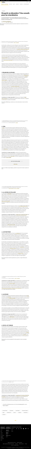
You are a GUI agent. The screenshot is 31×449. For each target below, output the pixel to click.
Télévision (8, 0)
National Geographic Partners (7, 433)
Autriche (11, 410)
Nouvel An (6, 148)
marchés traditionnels (15, 86)
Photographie (2, 438)
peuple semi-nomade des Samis (22, 214)
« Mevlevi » (25, 334)
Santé (1, 431)
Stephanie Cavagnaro (7, 21)
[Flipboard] (23, 429)
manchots (22, 246)
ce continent (17, 233)
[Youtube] (26, 429)
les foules (9, 296)
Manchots (25, 412)
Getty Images (16, 42)
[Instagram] (21, 429)
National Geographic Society (8, 435)
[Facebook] (17, 429)
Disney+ (28, 0)
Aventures (17, 410)
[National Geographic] (1, 2)
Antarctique (5, 410)
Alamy (17, 122)
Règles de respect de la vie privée (12, 442)
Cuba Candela (8, 157)
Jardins (19, 412)
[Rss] (28, 429)
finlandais (9, 193)
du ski (28, 295)
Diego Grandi (11, 188)
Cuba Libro (12, 156)
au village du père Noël (23, 205)
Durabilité (9, 412)
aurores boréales (5, 57)
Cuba (3, 127)
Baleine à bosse (25, 410)
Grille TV (7, 436)
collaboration (11, 316)
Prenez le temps (12, 283)
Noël (26, 76)
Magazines (3, 0)
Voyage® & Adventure (2, 437)
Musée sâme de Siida (11, 224)
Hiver (15, 412)
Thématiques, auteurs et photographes (7, 430)
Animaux (2, 432)
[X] (19, 429)
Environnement (2, 435)
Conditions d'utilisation (19, 442)
